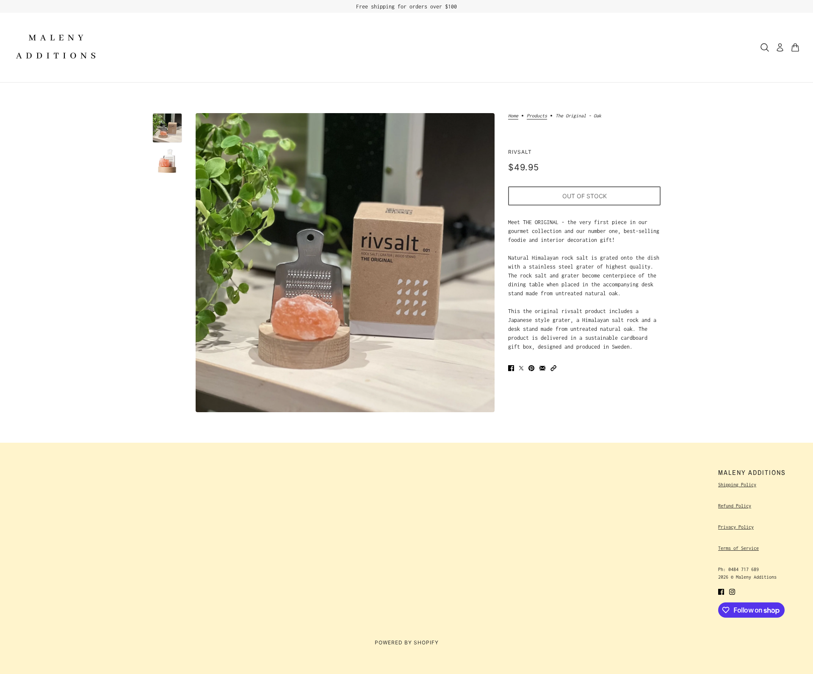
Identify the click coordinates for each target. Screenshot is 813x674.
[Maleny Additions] (56, 47)
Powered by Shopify (407, 642)
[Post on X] (521, 367)
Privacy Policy (736, 527)
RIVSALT (520, 152)
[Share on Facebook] (511, 367)
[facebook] (721, 591)
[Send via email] (542, 367)
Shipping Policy (737, 484)
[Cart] (795, 47)
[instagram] (732, 591)
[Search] (764, 47)
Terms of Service (738, 548)
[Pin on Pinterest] (531, 367)
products (537, 115)
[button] (553, 367)
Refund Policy (734, 505)
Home (513, 115)
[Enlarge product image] (345, 262)
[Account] (780, 47)
